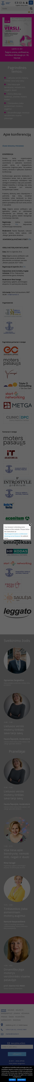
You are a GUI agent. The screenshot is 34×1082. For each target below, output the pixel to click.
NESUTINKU (21, 1079)
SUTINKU (12, 1079)
